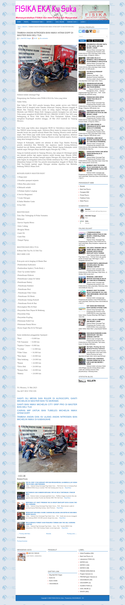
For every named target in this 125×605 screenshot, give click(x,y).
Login (83, 22)
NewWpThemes (37, 602)
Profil (26, 22)
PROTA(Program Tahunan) (87, 577)
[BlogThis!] (21, 476)
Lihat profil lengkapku (34, 556)
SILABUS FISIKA (85, 585)
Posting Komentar (22, 541)
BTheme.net (75, 602)
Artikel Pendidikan (85, 553)
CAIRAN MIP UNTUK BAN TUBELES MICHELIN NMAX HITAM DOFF (47, 411)
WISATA (24, 27)
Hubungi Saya (72, 22)
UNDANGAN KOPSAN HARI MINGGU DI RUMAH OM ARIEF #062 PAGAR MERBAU (96, 85)
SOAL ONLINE (84, 588)
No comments (44, 38)
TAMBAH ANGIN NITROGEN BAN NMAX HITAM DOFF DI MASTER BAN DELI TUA (45, 34)
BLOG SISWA (53, 580)
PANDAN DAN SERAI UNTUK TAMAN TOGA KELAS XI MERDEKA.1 (95, 98)
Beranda (48, 533)
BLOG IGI (52, 578)
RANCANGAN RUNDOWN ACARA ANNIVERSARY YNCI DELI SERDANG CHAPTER (96, 334)
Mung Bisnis (87, 602)
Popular (82, 40)
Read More (68, 488)
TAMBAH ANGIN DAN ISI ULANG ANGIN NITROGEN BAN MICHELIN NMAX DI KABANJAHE (47, 418)
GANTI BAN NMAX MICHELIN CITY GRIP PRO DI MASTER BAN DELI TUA (47, 405)
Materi (50, 22)
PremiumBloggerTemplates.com (63, 602)
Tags (89, 40)
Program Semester (85, 574)
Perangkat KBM (38, 22)
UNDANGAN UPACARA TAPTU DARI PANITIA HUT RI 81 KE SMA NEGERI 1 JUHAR (97, 112)
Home (19, 22)
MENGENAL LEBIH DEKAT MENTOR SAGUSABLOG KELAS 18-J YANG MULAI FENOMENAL (96, 139)
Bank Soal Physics (85, 189)
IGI (83, 598)
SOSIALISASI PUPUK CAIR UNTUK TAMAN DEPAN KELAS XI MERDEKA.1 (97, 153)
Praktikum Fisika (85, 198)
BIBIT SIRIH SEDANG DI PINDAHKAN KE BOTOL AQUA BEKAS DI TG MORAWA (96, 126)
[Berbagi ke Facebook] (24, 476)
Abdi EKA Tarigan (90, 216)
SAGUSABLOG (53, 583)
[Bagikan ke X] (23, 476)
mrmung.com (94, 602)
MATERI (82, 562)
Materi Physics (84, 201)
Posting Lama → (72, 533)
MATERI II (83, 565)
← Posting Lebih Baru (24, 533)
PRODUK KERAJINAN (86, 571)
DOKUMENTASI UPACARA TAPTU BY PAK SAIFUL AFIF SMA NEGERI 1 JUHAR (97, 46)
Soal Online (60, 22)
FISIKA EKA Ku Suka (57, 598)
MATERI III (83, 568)
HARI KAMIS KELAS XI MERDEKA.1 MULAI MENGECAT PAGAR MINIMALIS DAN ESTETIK (97, 59)
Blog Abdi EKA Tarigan (55, 575)
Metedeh (87, 209)
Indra (86, 221)
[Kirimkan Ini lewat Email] (19, 476)
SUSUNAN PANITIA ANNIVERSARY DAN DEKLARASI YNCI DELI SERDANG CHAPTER (97, 265)
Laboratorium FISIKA (86, 559)
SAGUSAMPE (84, 582)
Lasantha (52, 602)
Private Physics (84, 195)
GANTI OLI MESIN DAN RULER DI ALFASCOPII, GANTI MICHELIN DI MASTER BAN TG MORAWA (47, 399)
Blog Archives (98, 40)
